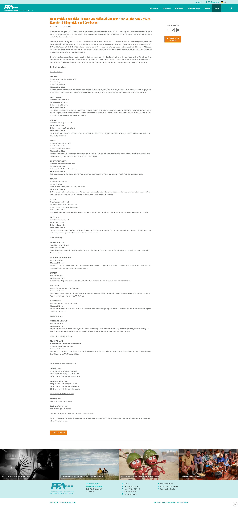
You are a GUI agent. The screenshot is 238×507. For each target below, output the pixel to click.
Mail (178, 30)
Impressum (157, 502)
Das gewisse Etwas (186, 477)
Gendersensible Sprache (167, 489)
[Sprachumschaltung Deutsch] (222, 2)
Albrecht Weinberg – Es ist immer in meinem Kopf (77, 477)
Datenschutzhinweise (168, 502)
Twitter (173, 30)
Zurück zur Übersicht (58, 432)
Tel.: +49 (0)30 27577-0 (131, 486)
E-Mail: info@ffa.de (130, 492)
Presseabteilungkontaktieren (174, 39)
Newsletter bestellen (166, 484)
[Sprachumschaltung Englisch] (225, 2)
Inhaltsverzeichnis (182, 502)
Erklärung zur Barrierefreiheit (169, 486)
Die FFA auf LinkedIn (131, 494)
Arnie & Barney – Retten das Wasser (132, 477)
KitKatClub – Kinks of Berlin (10, 477)
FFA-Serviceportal (213, 2)
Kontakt (197, 2)
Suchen (231, 8)
